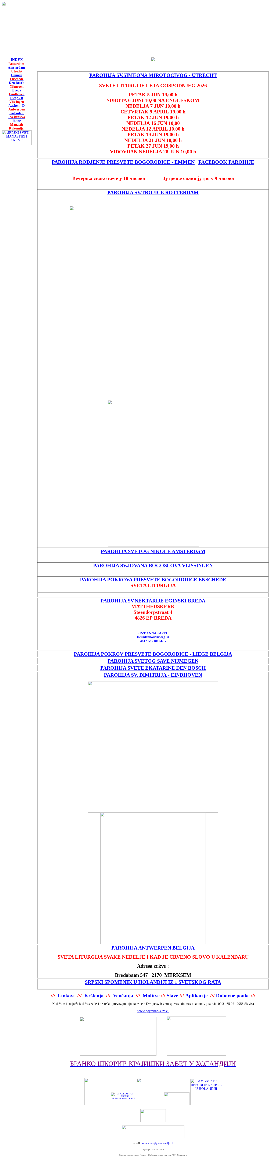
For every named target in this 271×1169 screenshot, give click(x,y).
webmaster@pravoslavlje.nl (157, 1143)
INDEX (17, 59)
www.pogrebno (147, 1011)
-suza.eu (163, 1011)
